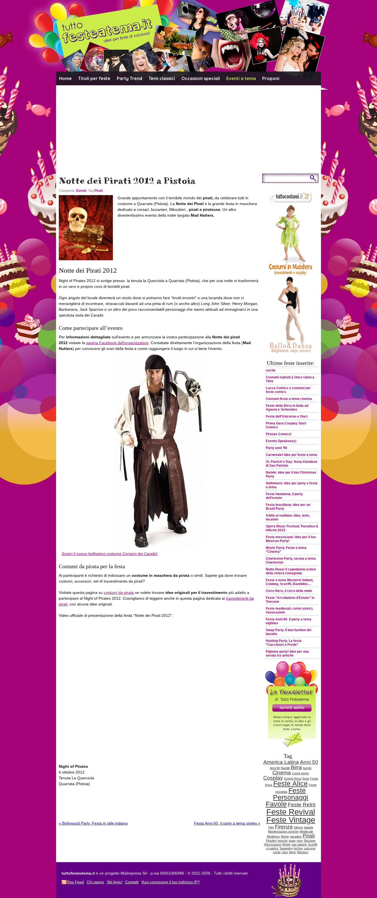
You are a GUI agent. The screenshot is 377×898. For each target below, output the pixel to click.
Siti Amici (114, 882)
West (292, 852)
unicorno (309, 848)
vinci (285, 852)
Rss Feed (75, 882)
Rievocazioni (272, 844)
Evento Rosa (292, 778)
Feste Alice (290, 783)
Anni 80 (275, 768)
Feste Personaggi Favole (287, 797)
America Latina (281, 762)
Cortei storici (300, 773)
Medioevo (273, 836)
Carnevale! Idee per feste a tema (291, 455)
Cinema (281, 772)
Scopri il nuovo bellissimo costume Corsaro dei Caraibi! (110, 553)
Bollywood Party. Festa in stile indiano (93, 823)
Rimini (286, 844)
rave (300, 840)
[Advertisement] (188, 126)
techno (298, 848)
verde (277, 852)
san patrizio (299, 844)
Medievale (306, 831)
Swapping (286, 848)
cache (270, 370)
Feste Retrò (302, 804)
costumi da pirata (119, 592)
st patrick (272, 848)
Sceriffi (312, 844)
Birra (296, 767)
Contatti (132, 882)
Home (65, 78)
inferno (298, 827)
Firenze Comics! (278, 434)
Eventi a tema (241, 78)
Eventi (81, 191)
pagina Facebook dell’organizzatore (117, 343)
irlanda (308, 827)
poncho (283, 840)
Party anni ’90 (276, 448)
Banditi (285, 768)
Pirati (98, 191)
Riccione (309, 840)
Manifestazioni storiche (283, 831)
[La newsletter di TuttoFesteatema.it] (290, 745)
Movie (285, 836)
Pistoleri (271, 840)
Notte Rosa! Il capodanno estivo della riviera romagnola (291, 571)
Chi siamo (95, 882)
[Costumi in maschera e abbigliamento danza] (291, 352)
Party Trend (129, 78)
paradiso (296, 836)
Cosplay (273, 778)
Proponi (270, 78)
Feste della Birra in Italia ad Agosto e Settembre (287, 407)
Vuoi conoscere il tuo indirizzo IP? (170, 882)
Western (302, 852)
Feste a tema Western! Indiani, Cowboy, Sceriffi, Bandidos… (289, 582)
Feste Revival (290, 811)
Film (271, 827)
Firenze (284, 827)
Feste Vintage (290, 819)
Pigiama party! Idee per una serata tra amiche (287, 653)
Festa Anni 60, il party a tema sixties (227, 823)
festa (305, 778)
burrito (307, 768)
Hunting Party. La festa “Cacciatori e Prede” (283, 643)
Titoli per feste (94, 78)
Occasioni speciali (200, 78)
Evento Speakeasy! (281, 441)
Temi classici (161, 78)
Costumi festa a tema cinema (289, 399)
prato (292, 840)
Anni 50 (309, 762)
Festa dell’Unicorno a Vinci (286, 416)
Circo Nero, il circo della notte (289, 591)
